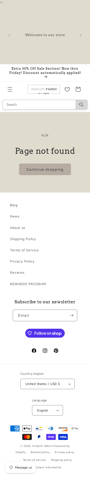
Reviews (17, 272)
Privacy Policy (22, 261)
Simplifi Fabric (42, 445)
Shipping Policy (23, 239)
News (14, 216)
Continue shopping (45, 169)
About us (17, 227)
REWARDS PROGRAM (28, 284)
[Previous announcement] (9, 35)
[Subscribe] (71, 315)
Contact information (48, 467)
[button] (10, 89)
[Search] (81, 104)
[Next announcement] (80, 35)
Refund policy (40, 452)
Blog (14, 205)
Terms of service (34, 459)
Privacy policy (64, 452)
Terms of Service (24, 250)
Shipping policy (61, 459)
